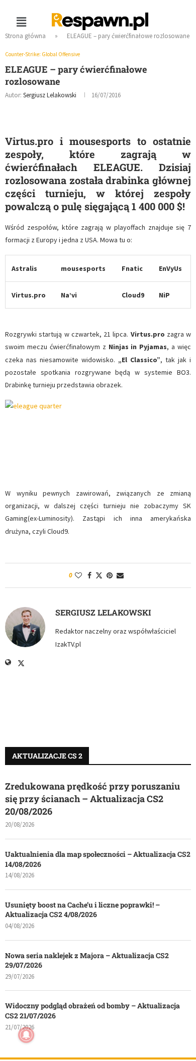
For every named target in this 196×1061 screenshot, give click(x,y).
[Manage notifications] (26, 1035)
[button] (21, 22)
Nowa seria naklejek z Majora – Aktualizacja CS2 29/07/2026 (87, 960)
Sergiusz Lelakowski (49, 95)
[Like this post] (78, 575)
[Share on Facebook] (89, 575)
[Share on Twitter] (99, 575)
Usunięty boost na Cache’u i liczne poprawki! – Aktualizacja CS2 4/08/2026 (82, 910)
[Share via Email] (120, 575)
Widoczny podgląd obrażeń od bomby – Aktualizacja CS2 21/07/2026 (92, 1010)
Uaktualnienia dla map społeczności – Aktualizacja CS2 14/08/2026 (97, 859)
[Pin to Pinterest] (110, 575)
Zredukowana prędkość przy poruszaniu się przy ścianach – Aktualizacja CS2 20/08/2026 (92, 798)
